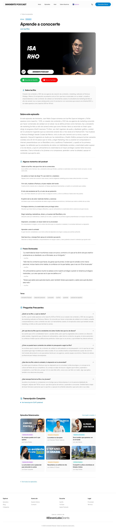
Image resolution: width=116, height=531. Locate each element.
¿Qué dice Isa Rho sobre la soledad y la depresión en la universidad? (44, 362)
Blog (4, 504)
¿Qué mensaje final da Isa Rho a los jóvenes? (36, 379)
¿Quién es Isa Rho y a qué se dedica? (34, 314)
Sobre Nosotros (64, 4)
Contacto (33, 504)
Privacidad (91, 502)
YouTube (61, 504)
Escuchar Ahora (103, 4)
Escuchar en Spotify (31, 80)
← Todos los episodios (26, 14)
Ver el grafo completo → (89, 415)
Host (55, 4)
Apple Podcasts (63, 507)
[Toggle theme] (92, 4)
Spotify (61, 502)
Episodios (47, 4)
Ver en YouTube (51, 80)
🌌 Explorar (76, 4)
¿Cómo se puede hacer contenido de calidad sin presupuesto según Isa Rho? (47, 345)
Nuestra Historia (35, 502)
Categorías (6, 507)
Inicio (39, 4)
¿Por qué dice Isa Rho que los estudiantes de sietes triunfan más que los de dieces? (49, 331)
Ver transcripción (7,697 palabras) (32, 402)
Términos (90, 504)
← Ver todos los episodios (28, 482)
